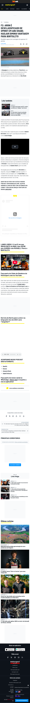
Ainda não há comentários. (15, 442)
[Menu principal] (2, 5)
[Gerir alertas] (23, 416)
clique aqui (13, 380)
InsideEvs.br (15, 665)
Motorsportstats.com (15, 674)
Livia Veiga (3, 43)
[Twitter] (9, 416)
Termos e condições (10, 696)
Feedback (15, 680)
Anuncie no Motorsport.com (15, 682)
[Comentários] (27, 44)
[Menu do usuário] (27, 5)
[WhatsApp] (13, 416)
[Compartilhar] (20, 44)
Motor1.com (15, 667)
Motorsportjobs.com (15, 669)
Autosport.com (15, 671)
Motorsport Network (12, 699)
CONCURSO (8, 189)
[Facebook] (6, 416)
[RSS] (22, 657)
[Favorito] (23, 44)
